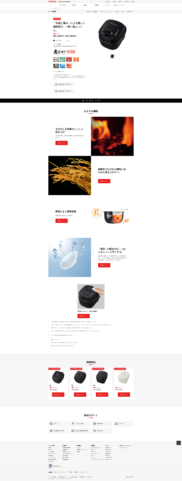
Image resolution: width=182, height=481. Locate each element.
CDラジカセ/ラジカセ (95, 447)
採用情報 (120, 1)
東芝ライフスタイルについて (60, 472)
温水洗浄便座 (65, 455)
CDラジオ (93, 449)
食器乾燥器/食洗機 (52, 459)
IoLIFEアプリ (130, 11)
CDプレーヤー (94, 451)
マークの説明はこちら (60, 71)
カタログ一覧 (108, 451)
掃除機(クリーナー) (67, 451)
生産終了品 (107, 455)
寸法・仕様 (97, 100)
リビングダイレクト (123, 447)
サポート (108, 5)
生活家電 (74, 5)
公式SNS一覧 (89, 477)
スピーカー (93, 457)
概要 (83, 100)
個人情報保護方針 (61, 477)
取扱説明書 (107, 453)
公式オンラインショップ (119, 5)
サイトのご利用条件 (52, 477)
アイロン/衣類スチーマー (68, 453)
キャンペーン (109, 11)
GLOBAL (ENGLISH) (130, 477)
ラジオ (92, 455)
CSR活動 (70, 472)
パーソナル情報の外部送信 (72, 477)
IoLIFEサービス (108, 459)
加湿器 (78, 451)
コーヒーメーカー (52, 457)
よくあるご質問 (108, 457)
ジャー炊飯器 (51, 451)
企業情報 (114, 1)
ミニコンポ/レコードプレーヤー (97, 459)
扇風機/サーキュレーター (82, 449)
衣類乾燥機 (65, 449)
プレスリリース (83, 472)
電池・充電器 (65, 457)
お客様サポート (108, 447)
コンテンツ (102, 11)
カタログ (117, 11)
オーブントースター (52, 453)
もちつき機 (50, 461)
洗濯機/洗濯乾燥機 (66, 447)
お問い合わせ (107, 1)
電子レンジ (50, 449)
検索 (133, 1)
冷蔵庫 (49, 447)
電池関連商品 (65, 459)
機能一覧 (91, 100)
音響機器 (97, 5)
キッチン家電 (62, 5)
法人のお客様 (126, 1)
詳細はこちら (61, 143)
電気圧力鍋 (50, 455)
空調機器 (85, 5)
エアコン (78, 447)
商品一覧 (89, 11)
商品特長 (95, 11)
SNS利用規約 (82, 477)
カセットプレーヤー (95, 453)
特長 (87, 100)
